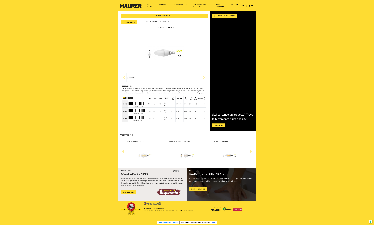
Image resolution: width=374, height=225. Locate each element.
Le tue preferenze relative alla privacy (195, 222)
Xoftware (171, 210)
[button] (129, 22)
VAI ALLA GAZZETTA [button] (128, 192)
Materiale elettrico (152, 21)
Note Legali (190, 210)
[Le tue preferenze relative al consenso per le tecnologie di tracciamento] (370, 221)
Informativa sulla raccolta (168, 222)
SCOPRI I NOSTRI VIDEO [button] (198, 189)
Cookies (185, 210)
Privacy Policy (178, 210)
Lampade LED (164, 21)
